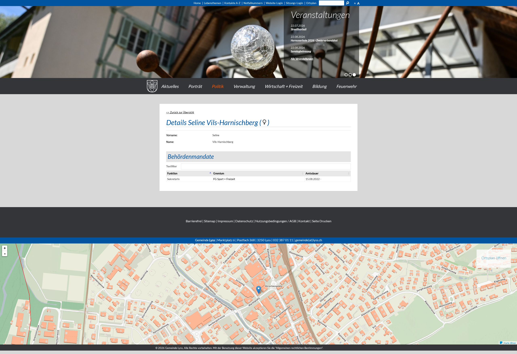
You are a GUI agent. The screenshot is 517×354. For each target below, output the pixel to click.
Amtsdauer (312, 173)
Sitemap (209, 221)
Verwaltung (244, 86)
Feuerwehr (346, 86)
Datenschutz (244, 221)
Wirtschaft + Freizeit (284, 86)
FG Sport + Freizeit (224, 179)
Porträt (195, 86)
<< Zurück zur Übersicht (180, 112)
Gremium (218, 173)
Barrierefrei (194, 221)
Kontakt (304, 221)
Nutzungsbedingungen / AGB (275, 221)
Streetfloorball (298, 29)
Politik (218, 86)
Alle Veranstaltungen (302, 58)
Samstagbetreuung (301, 51)
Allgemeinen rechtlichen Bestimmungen (299, 348)
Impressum (225, 221)
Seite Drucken (321, 221)
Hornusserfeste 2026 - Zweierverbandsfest (314, 40)
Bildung (319, 86)
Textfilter (171, 166)
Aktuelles (170, 86)
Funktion (172, 173)
